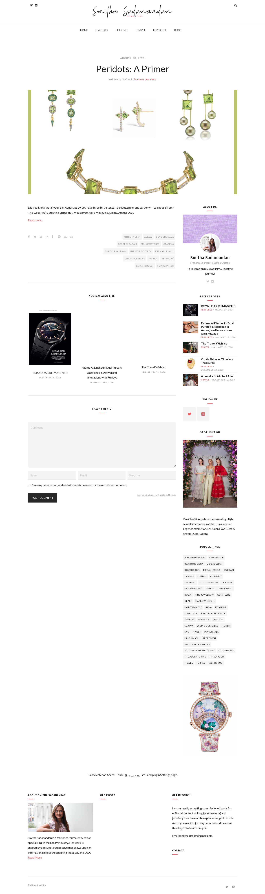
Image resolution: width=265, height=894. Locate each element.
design (210, 588)
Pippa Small (211, 631)
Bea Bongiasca (165, 237)
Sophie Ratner (165, 266)
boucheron (192, 570)
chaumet (216, 576)
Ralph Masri (191, 638)
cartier (189, 576)
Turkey (200, 662)
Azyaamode (216, 557)
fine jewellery (204, 594)
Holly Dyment (193, 607)
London (218, 619)
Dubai (188, 594)
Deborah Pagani (127, 244)
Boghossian (214, 563)
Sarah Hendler (144, 266)
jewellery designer (213, 613)
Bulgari (229, 570)
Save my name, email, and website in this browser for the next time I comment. (79, 485)
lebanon (203, 619)
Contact (178, 850)
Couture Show (208, 582)
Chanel (202, 576)
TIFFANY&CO (216, 656)
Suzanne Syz (226, 650)
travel (205, 347)
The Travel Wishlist (214, 343)
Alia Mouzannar (195, 557)
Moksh (226, 625)
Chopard (190, 582)
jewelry (189, 619)
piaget (197, 631)
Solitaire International (199, 650)
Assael (148, 237)
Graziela (168, 244)
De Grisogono (193, 588)
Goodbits (41, 885)
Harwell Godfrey (140, 251)
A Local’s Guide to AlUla (217, 376)
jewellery (150, 79)
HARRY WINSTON (205, 601)
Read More (35, 857)
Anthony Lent (132, 237)
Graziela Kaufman (115, 251)
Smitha (126, 79)
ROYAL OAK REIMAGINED (218, 306)
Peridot (153, 258)
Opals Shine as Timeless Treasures (217, 360)
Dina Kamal (225, 588)
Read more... (35, 220)
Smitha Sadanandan (133, 11)
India (209, 607)
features (139, 79)
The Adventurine (195, 656)
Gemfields (223, 594)
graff (188, 601)
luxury (189, 625)
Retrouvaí (168, 258)
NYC (186, 631)
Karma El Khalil (164, 251)
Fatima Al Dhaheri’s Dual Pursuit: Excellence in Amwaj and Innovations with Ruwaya (217, 328)
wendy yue (215, 662)
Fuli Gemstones (150, 244)
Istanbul (220, 607)
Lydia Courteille (135, 258)
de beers (227, 582)
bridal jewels (211, 570)
